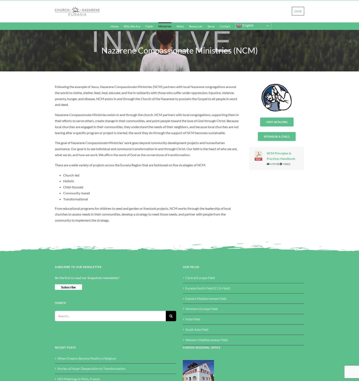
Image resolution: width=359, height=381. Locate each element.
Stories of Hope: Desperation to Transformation (91, 368)
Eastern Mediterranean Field (205, 298)
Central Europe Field (200, 278)
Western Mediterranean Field (206, 340)
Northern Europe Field (201, 309)
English (248, 25)
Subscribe (68, 287)
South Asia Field (196, 329)
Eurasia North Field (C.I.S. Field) (207, 288)
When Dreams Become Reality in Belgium (86, 358)
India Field (192, 319)
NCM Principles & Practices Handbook (281, 156)
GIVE (298, 11)
